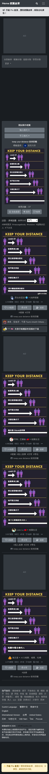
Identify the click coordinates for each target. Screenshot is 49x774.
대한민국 (12, 719)
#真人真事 (21, 454)
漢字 (24, 690)
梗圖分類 (18, 59)
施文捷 (15, 657)
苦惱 (4, 699)
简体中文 (34, 707)
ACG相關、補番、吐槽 (31, 657)
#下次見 (8, 227)
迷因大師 (32, 145)
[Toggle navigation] (43, 3)
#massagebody (19, 224)
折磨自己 (27, 699)
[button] (42, 302)
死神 (42, 699)
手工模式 (24, 135)
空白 (7, 693)
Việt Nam (23, 719)
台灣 (25, 715)
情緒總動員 (29, 696)
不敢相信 (32, 690)
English (5, 711)
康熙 (41, 693)
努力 (38, 696)
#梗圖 (21, 312)
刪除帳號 (16, 690)
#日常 (27, 312)
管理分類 (37, 59)
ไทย (31, 719)
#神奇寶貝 (6, 224)
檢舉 (30, 302)
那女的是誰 (20, 297)
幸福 (22, 693)
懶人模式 (24, 130)
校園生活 (35, 439)
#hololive (31, 224)
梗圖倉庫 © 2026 (8, 726)
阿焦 (16, 693)
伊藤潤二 (9, 696)
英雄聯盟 (33, 693)
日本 (4, 719)
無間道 (44, 696)
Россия (39, 719)
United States (35, 715)
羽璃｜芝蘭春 (20, 439)
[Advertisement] (24, 93)
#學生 (36, 454)
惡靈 (20, 699)
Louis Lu (19, 530)
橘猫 (43, 690)
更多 (7, 63)
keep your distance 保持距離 (26, 316)
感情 (17, 696)
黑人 (9, 699)
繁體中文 (24, 707)
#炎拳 (24, 672)
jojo (14, 699)
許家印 (36, 699)
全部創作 (8, 59)
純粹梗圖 (34, 297)
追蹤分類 (27, 59)
